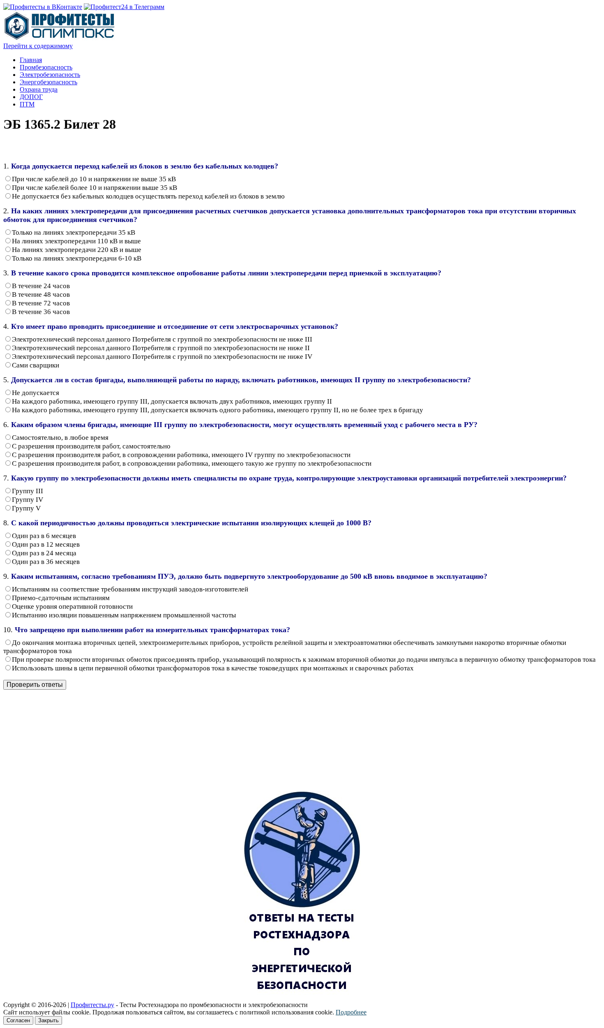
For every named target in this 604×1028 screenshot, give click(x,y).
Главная (31, 59)
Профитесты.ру (92, 1004)
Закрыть (48, 1020)
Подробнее (351, 1012)
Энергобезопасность (48, 82)
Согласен (18, 1020)
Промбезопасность (46, 67)
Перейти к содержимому (38, 45)
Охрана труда (39, 89)
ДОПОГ (31, 96)
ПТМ (27, 104)
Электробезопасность (50, 74)
